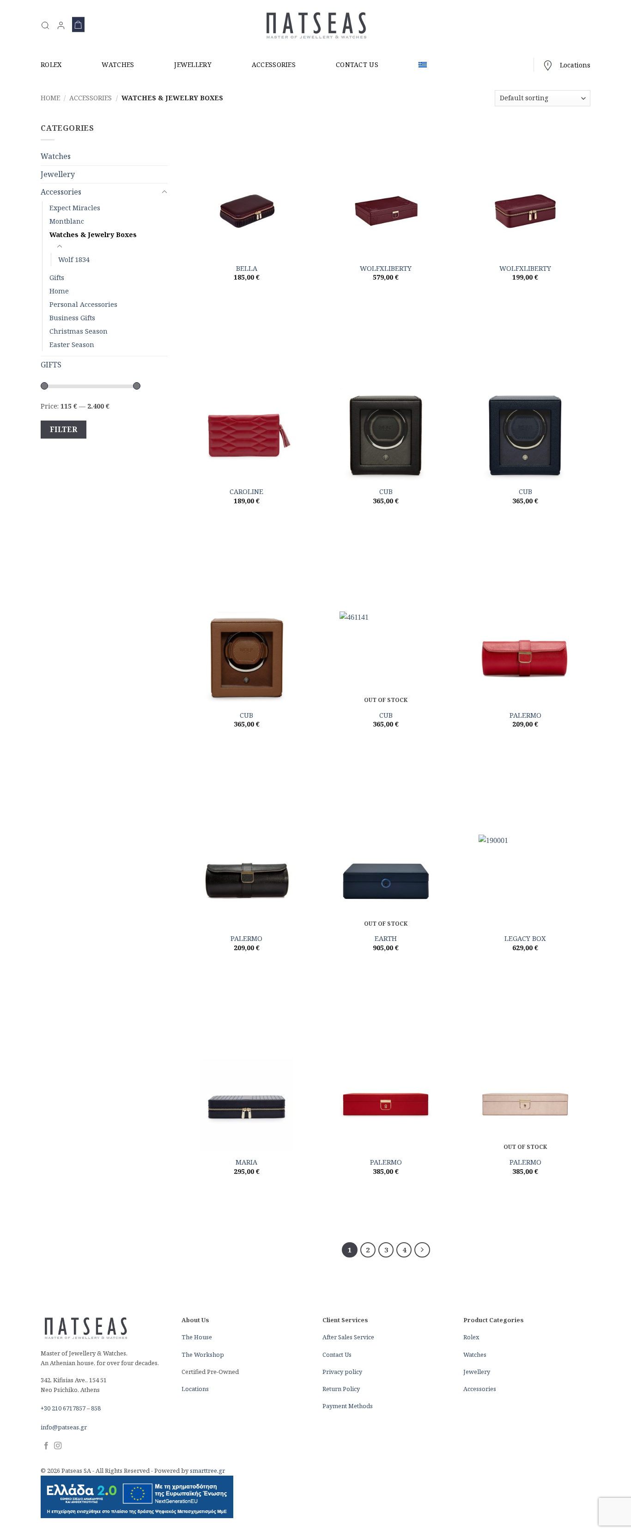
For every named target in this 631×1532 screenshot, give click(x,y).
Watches (56, 156)
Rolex (471, 1337)
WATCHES (118, 64)
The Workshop (203, 1354)
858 (96, 1408)
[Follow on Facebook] (46, 1446)
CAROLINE (246, 492)
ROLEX (51, 64)
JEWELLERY (193, 64)
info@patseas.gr (64, 1427)
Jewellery (58, 174)
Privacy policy (342, 1371)
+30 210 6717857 (63, 1408)
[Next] (422, 1250)
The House (197, 1337)
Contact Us (337, 1354)
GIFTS (51, 365)
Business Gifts (72, 317)
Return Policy (341, 1389)
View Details (246, 299)
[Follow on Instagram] (57, 1446)
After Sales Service (348, 1337)
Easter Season (71, 344)
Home (50, 97)
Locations (575, 65)
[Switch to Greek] (423, 64)
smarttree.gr (207, 1470)
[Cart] (78, 25)
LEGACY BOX (525, 938)
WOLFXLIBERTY (386, 268)
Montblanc (66, 221)
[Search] (45, 25)
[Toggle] (162, 192)
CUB (386, 492)
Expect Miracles (74, 207)
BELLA (246, 268)
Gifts (56, 277)
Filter (64, 429)
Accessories (90, 97)
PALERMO (525, 715)
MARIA (246, 1162)
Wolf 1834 (74, 259)
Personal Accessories (83, 304)
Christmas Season (78, 331)
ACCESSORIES (274, 64)
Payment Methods (347, 1406)
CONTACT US (357, 64)
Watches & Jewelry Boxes (93, 234)
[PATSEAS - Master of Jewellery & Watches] (315, 26)
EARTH (386, 938)
